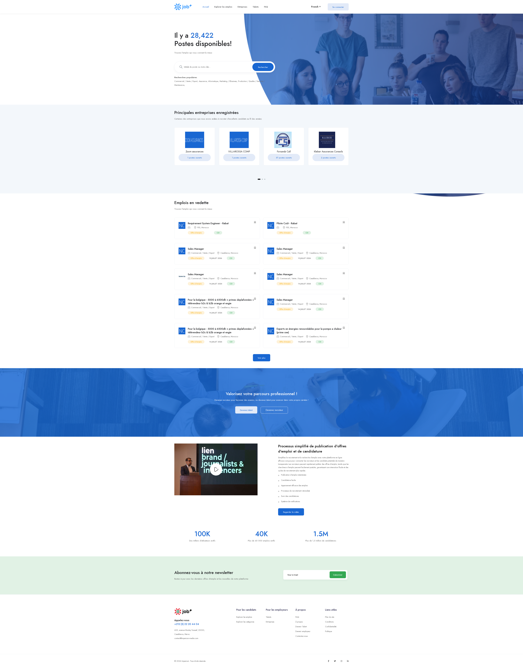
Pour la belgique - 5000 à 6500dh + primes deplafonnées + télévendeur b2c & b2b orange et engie (221, 301)
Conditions (329, 621)
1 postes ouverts (194, 157)
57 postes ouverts (284, 157)
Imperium (185, 661)
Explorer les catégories (245, 621)
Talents (268, 617)
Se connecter (338, 7)
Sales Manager (196, 249)
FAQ (297, 617)
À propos (299, 621)
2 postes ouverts (328, 157)
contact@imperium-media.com (186, 638)
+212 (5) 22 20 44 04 (186, 624)
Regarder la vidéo (291, 512)
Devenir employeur (302, 631)
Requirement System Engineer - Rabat (208, 223)
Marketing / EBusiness (228, 81)
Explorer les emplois (244, 617)
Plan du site (329, 617)
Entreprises (270, 621)
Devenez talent (246, 410)
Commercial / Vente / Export (185, 81)
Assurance (203, 81)
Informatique (213, 81)
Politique (328, 631)
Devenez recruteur (274, 410)
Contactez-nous (301, 636)
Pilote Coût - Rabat (287, 223)
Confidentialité (330, 626)
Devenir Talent (301, 626)
